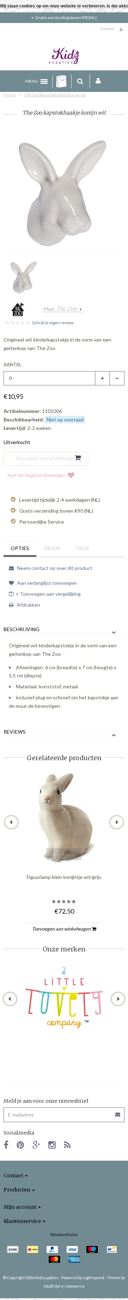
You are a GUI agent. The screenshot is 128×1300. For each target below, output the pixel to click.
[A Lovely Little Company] (64, 998)
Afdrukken (28, 605)
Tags (82, 548)
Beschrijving (21, 629)
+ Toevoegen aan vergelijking (48, 594)
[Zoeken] (80, 81)
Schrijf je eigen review (53, 322)
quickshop (64, 854)
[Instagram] (52, 1144)
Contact (107, 28)
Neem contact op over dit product (54, 568)
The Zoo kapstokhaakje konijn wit (55, 95)
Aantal (12, 364)
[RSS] (67, 1144)
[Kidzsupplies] (64, 55)
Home (10, 95)
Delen (52, 548)
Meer (60, 309)
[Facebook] (6, 1144)
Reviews (15, 732)
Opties (20, 548)
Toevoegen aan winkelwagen (62, 929)
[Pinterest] (20, 1144)
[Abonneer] (64, 1112)
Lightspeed (93, 1277)
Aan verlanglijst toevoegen (36, 475)
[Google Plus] (36, 1144)
